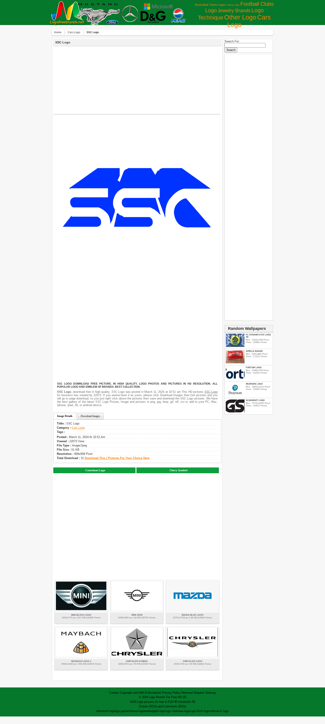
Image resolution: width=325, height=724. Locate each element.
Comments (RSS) (174, 706)
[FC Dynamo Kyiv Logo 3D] (235, 346)
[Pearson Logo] (235, 395)
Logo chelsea (173, 711)
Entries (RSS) (148, 706)
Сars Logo (74, 32)
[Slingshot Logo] (235, 411)
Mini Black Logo (81, 615)
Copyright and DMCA (133, 692)
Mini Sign (137, 615)
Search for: (232, 41)
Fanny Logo (233, 5)
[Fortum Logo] (235, 378)
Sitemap (210, 692)
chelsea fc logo (219, 711)
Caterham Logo (95, 470)
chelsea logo (136, 711)
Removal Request (193, 692)
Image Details (65, 416)
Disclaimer (154, 692)
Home (57, 32)
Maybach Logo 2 (81, 661)
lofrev (99, 711)
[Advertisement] (137, 80)
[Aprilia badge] (235, 362)
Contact (114, 692)
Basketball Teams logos (210, 4)
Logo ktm (195, 711)
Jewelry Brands (234, 10)
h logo (205, 711)
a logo (185, 711)
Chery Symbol (178, 470)
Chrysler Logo (192, 661)
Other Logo (240, 17)
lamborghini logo (154, 711)
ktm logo (109, 711)
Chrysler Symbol (137, 661)
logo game (121, 711)
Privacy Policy (171, 692)
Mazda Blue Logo (192, 615)
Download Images (90, 416)
